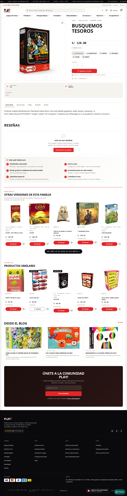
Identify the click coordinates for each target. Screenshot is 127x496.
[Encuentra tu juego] (102, 10)
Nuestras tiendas (107, 5)
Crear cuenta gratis (73, 398)
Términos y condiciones (72, 449)
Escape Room (114, 16)
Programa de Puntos (41, 457)
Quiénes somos (39, 445)
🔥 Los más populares (11, 5)
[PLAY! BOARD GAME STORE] (7, 10)
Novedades (7, 464)
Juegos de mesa (12, 16)
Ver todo (120, 322)
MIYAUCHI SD (63, 490)
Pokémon (27, 16)
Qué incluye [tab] (21, 105)
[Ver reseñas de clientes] (97, 37)
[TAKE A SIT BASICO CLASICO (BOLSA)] (63, 225)
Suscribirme (63, 394)
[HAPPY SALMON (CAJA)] (15, 291)
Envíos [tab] (46, 105)
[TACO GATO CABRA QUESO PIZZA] (111, 291)
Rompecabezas (42, 16)
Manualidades (71, 16)
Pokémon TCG (8, 449)
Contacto (115, 5)
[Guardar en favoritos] (62, 23)
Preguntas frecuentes (102, 449)
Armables (56, 16)
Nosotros (100, 16)
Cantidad (74, 62)
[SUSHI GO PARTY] (87, 291)
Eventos (122, 5)
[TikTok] (116, 431)
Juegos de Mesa (8, 445)
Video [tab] (30, 105)
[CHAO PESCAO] (39, 291)
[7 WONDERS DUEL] (87, 225)
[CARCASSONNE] (111, 225)
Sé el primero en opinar (64, 150)
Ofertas (6, 468)
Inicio (74, 20)
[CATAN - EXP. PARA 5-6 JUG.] (15, 225)
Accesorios (86, 16)
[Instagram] (112, 431)
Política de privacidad (71, 445)
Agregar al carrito (85, 71)
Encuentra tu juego (40, 453)
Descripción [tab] (9, 105)
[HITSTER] (63, 291)
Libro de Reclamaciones (72, 457)
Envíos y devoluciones (71, 453)
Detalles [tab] (38, 105)
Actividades (7, 460)
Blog (36, 460)
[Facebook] (121, 431)
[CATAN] (39, 225)
